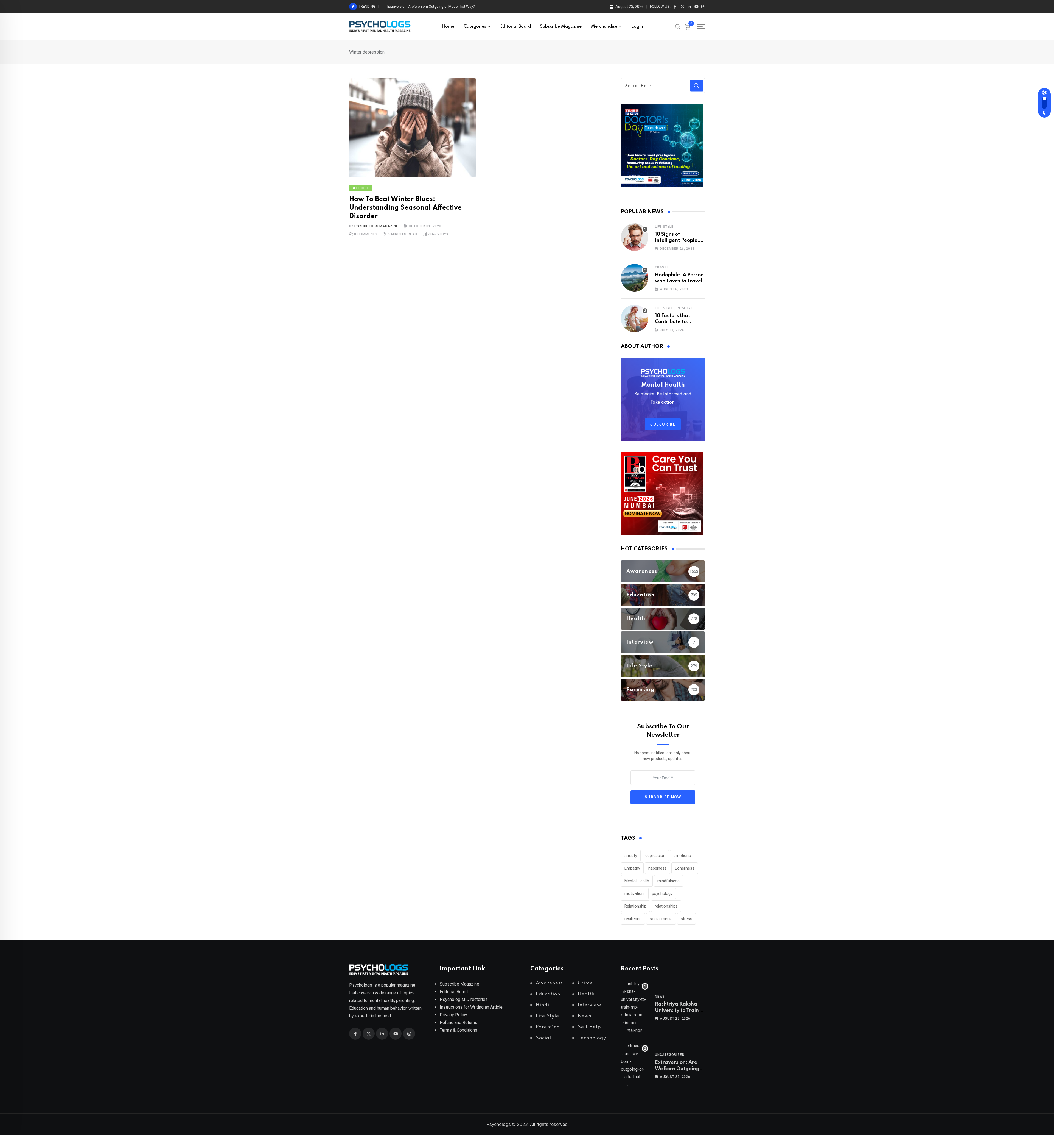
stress (686, 918)
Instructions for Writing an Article (471, 1007)
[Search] (678, 26)
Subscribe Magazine (561, 26)
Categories (475, 26)
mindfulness (668, 880)
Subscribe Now (663, 797)
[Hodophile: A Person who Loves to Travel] (634, 278)
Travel (662, 267)
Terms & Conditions (458, 1030)
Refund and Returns (458, 1022)
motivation (634, 893)
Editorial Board (515, 26)
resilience (632, 918)
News (660, 996)
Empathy (632, 868)
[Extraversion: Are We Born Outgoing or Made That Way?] (634, 1065)
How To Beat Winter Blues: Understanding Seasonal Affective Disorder (405, 208)
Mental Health (636, 880)
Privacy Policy (453, 1014)
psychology (662, 893)
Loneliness (684, 868)
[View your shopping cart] (687, 26)
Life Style (664, 227)
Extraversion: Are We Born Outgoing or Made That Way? (431, 6)
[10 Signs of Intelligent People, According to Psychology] (634, 237)
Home (448, 26)
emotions (682, 855)
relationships (666, 906)
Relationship (635, 906)
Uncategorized (669, 1055)
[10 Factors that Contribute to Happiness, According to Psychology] (634, 318)
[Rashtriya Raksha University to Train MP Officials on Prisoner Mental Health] (634, 1007)
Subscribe (662, 424)
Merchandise (604, 26)
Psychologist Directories (464, 999)
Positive (685, 308)
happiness (657, 868)
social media (661, 918)
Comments (365, 234)
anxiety (630, 855)
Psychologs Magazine (376, 226)
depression (655, 855)
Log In (637, 26)
